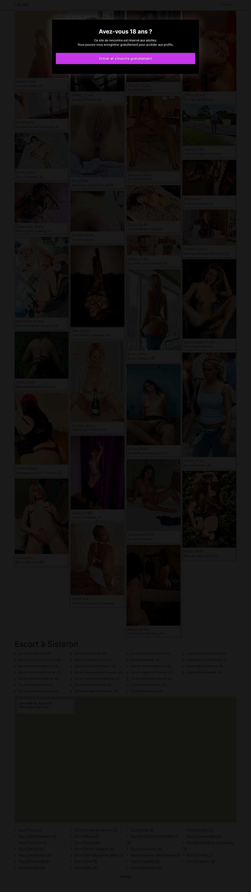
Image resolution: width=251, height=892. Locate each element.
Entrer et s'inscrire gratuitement (125, 58)
